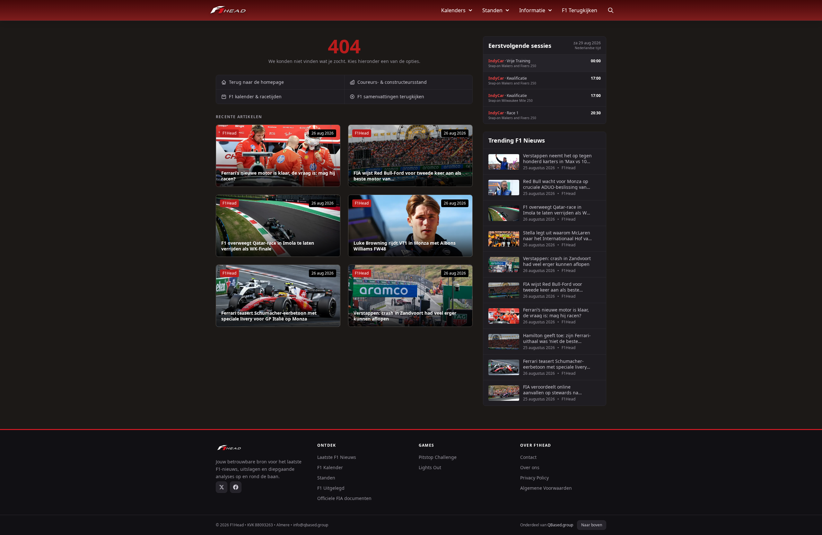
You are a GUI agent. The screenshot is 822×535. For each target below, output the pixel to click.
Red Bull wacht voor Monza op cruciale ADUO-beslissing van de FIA (555, 184)
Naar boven (591, 525)
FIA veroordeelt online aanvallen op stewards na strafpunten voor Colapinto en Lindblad (555, 389)
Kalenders (453, 10)
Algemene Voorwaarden (546, 488)
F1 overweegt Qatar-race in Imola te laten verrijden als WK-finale (267, 245)
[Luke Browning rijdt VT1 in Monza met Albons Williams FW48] (410, 226)
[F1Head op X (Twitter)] (221, 487)
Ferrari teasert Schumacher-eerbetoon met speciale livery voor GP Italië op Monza (269, 315)
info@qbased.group (310, 525)
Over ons (529, 467)
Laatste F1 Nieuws (336, 457)
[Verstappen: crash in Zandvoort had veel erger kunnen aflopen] (410, 296)
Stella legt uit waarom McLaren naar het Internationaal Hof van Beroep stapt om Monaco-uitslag (557, 235)
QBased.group (560, 525)
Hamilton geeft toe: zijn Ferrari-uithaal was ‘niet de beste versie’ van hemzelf (557, 338)
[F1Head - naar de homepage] (228, 10)
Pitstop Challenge (438, 457)
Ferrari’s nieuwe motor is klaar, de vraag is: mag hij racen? (278, 175)
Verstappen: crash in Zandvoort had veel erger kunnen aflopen (405, 315)
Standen (492, 10)
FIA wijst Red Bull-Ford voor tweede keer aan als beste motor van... (407, 175)
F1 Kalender (330, 467)
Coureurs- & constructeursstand (392, 82)
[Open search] (611, 10)
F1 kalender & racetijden (255, 96)
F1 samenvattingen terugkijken (390, 96)
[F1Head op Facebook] (235, 487)
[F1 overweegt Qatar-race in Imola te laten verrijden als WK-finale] (278, 226)
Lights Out (430, 467)
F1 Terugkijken (579, 10)
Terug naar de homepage (256, 82)
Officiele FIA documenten (344, 498)
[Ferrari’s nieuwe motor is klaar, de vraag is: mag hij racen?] (278, 156)
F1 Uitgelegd (331, 488)
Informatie (532, 10)
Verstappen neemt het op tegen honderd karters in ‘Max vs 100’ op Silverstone (557, 158)
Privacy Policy (534, 478)
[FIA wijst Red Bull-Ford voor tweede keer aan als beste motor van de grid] (410, 156)
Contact (528, 457)
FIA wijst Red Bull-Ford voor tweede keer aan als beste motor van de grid (552, 287)
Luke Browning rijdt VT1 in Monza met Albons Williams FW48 (405, 245)
